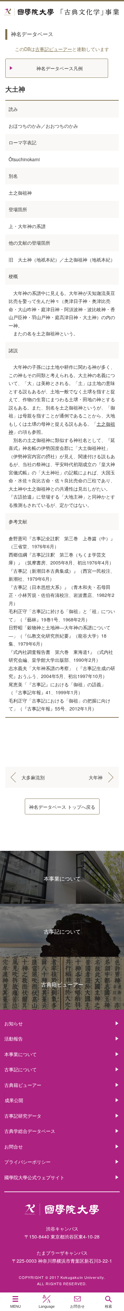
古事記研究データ (22, 1115)
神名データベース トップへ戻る (62, 806)
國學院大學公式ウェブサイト (34, 1177)
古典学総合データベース (29, 1131)
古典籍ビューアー (62, 984)
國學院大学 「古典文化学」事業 (62, 12)
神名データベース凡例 (59, 68)
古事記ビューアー (53, 49)
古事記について (62, 931)
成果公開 (14, 1100)
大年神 (96, 777)
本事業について (62, 878)
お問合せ (13, 1146)
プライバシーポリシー (27, 1161)
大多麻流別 (33, 777)
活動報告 (13, 1038)
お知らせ (13, 1023)
